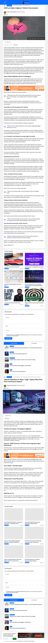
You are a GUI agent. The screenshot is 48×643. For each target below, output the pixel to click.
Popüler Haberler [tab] (13, 343)
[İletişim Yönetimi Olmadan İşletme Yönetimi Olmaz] (34, 297)
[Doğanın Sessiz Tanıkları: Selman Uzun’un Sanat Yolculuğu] (24, 359)
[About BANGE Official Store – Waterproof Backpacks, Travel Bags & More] (13, 517)
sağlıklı (33, 641)
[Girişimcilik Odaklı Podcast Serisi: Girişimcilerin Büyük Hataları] (34, 517)
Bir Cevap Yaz (8, 311)
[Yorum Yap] (5, 45)
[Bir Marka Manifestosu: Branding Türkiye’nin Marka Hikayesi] (34, 554)
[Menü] (5, 2)
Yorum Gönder (8, 338)
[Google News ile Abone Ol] (8, 42)
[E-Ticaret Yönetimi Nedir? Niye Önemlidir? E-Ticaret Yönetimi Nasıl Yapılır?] (24, 348)
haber (22, 641)
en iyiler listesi (25, 641)
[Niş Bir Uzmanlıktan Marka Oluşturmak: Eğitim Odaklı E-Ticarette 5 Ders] (13, 554)
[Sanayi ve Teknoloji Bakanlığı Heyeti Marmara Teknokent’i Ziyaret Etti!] (13, 536)
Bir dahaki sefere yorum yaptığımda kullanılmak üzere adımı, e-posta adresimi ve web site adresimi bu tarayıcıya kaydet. (24, 335)
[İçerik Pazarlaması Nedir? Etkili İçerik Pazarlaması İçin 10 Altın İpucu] (34, 536)
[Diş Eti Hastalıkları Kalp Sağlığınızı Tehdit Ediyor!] (24, 365)
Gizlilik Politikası (5, 638)
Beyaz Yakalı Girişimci (12, 11)
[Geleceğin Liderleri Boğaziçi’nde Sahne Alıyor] (13, 279)
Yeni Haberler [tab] (34, 343)
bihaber (30, 641)
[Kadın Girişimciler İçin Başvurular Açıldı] (24, 354)
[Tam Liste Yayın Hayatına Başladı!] (13, 261)
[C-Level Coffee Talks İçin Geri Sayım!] (13, 297)
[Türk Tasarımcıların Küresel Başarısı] (24, 371)
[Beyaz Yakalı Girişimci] (25, 2)
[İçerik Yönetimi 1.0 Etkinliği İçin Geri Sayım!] (34, 261)
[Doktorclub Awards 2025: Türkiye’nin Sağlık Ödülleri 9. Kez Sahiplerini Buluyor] (34, 279)
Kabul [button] (15, 638)
